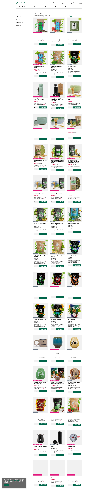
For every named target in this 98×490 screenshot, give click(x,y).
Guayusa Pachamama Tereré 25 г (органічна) (73, 34)
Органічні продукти (49, 6)
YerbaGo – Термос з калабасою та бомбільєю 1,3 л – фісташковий (39, 99)
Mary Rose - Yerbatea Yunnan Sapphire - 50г (74, 192)
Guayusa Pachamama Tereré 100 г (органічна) (56, 34)
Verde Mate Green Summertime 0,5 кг (40, 319)
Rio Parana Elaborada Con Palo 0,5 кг (74, 223)
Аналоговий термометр (71, 446)
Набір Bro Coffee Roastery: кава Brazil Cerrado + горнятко (74, 383)
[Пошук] (53, 3)
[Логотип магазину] (21, 3)
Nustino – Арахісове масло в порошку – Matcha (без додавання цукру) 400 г (57, 414)
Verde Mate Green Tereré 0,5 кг (56, 319)
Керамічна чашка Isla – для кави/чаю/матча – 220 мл (57, 351)
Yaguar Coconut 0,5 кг (71, 319)
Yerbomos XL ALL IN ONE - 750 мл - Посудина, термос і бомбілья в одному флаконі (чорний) (57, 99)
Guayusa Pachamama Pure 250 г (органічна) (39, 34)
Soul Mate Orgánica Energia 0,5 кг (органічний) (73, 414)
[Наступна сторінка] (81, 16)
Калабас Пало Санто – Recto (72, 476)
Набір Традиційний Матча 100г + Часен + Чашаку (40, 161)
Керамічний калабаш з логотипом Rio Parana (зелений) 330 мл (40, 383)
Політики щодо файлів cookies (14, 480)
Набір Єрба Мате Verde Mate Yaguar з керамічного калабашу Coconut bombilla (57, 383)
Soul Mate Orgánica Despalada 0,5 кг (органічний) (56, 67)
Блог (66, 6)
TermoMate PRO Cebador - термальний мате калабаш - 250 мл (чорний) (40, 447)
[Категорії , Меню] (21, 7)
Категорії (18, 12)
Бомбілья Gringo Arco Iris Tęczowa (39, 476)
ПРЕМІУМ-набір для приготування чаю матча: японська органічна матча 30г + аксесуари (57, 161)
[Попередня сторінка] (65, 16)
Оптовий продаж (72, 6)
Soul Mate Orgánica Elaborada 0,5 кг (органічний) (39, 256)
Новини (35, 6)
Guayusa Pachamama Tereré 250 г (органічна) (39, 67)
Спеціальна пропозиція (27, 6)
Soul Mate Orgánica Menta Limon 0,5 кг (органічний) (57, 256)
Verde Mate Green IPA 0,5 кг (72, 66)
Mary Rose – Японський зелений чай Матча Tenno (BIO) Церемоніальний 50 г (57, 224)
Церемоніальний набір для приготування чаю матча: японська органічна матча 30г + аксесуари (73, 161)
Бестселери (41, 6)
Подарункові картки (59, 6)
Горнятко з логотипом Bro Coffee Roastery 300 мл (39, 351)
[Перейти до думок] (53, 353)
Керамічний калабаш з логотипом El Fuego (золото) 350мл (74, 351)
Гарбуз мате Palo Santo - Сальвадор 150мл (57, 477)
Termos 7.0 (52, 446)
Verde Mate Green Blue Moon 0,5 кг (73, 255)
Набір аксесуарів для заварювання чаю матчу (74, 99)
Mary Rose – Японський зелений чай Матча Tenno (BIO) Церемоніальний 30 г (40, 224)
